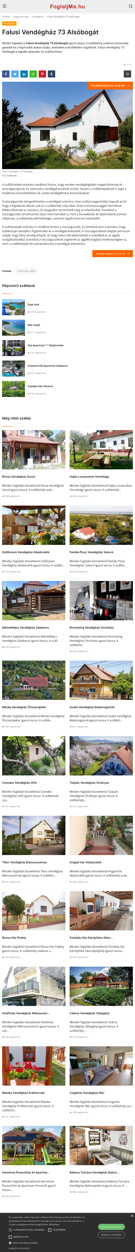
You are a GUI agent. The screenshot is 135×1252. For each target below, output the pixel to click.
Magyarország (21, 16)
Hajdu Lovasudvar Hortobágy (89, 476)
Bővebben (54, 1224)
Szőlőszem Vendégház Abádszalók (26, 552)
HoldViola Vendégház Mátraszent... (26, 1013)
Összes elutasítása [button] (111, 1235)
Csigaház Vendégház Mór (87, 1093)
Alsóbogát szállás (26, 270)
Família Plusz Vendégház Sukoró (91, 552)
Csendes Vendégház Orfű (19, 782)
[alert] (67, 1232)
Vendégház (38, 16)
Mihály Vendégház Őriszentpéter (24, 707)
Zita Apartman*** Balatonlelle (45, 345)
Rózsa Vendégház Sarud (18, 476)
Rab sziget (34, 324)
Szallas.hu (12, 175)
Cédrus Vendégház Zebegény (90, 1013)
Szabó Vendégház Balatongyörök (92, 707)
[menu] (4, 6)
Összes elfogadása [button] (111, 1227)
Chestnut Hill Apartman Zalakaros (48, 365)
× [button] (132, 1216)
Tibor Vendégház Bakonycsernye (24, 862)
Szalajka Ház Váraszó (40, 386)
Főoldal (6, 16)
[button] (10, 1230)
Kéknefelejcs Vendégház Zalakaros (25, 627)
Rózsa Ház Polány (14, 937)
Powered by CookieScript (19, 1248)
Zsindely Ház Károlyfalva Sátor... (91, 937)
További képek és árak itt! (108, 86)
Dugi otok (33, 304)
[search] (130, 6)
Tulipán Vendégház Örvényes (89, 782)
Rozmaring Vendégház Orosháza (92, 627)
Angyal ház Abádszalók (85, 862)
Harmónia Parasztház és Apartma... (26, 1172)
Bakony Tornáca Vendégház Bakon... (95, 1172)
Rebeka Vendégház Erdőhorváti (23, 1093)
